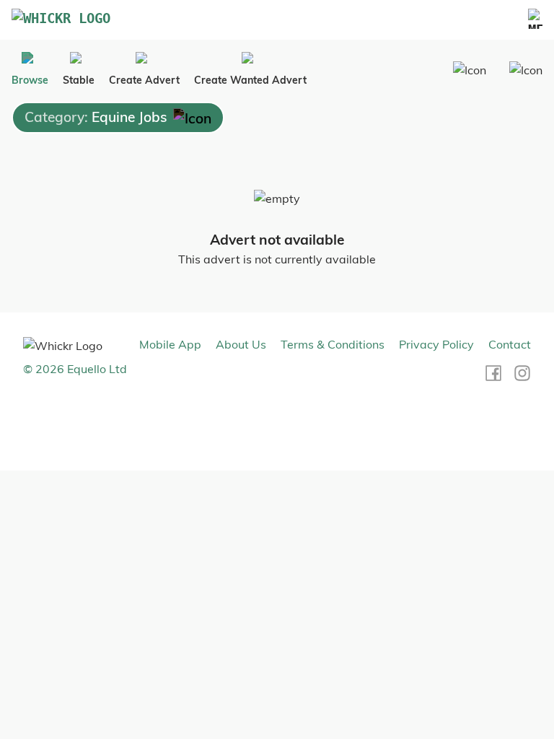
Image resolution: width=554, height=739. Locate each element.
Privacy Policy (436, 344)
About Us (241, 344)
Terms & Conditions (332, 344)
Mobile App (170, 344)
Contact (509, 344)
